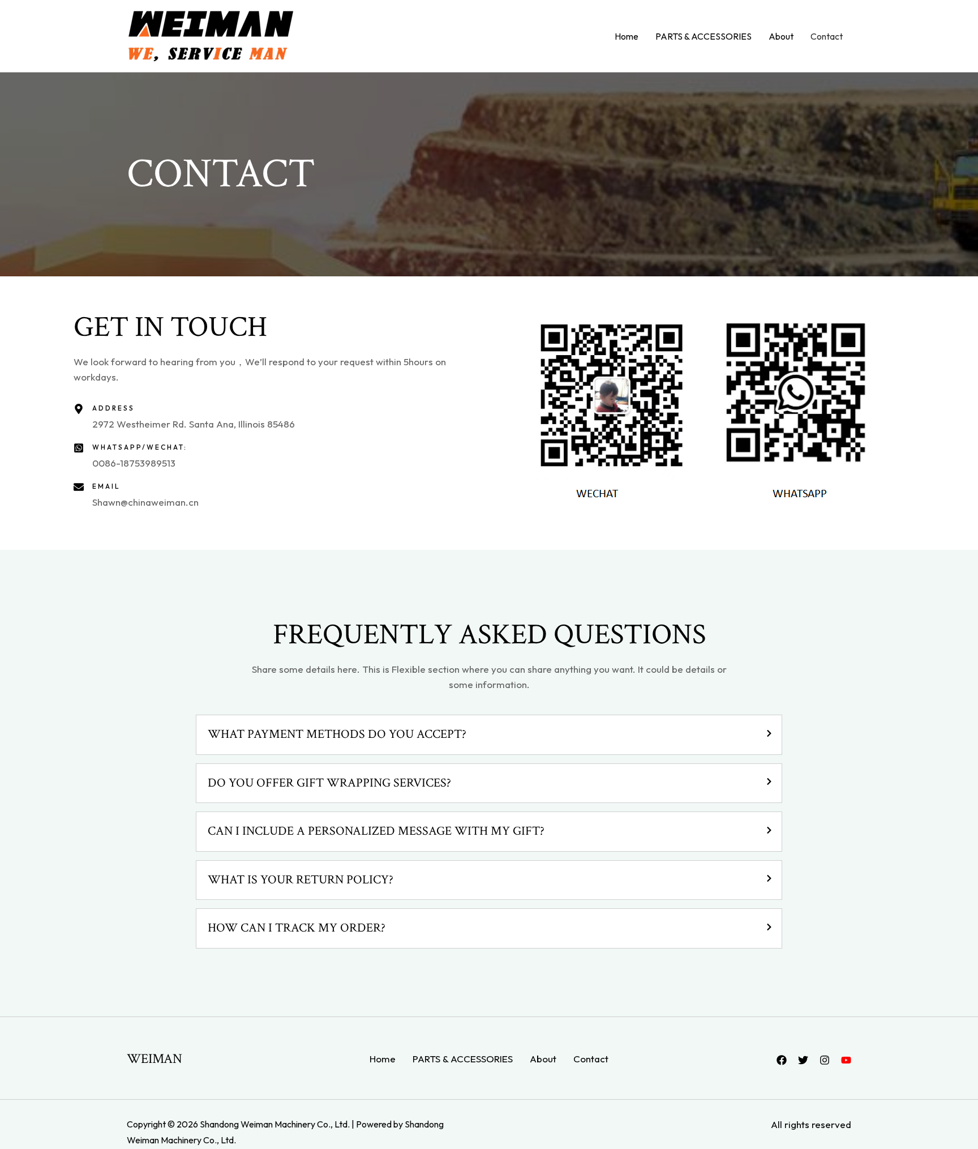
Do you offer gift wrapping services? (329, 783)
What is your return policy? (300, 880)
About (781, 36)
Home (626, 36)
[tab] (489, 734)
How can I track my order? (296, 928)
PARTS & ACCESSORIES (703, 36)
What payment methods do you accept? (337, 734)
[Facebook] (782, 1060)
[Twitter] (803, 1060)
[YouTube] (846, 1060)
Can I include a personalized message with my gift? (376, 831)
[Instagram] (825, 1060)
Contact (826, 36)
